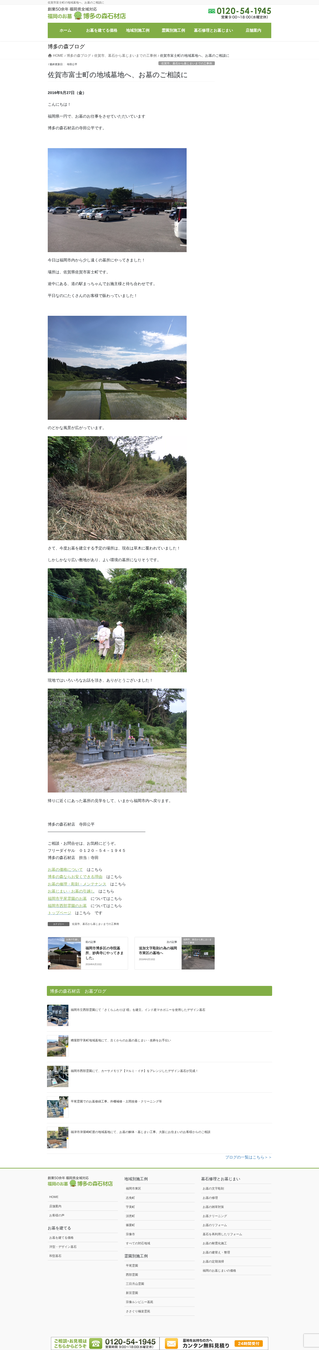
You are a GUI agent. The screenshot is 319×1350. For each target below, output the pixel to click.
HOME (53, 1197)
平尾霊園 (132, 1265)
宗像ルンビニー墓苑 (139, 1302)
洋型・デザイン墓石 (63, 1246)
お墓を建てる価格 (61, 1237)
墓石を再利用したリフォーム (222, 1234)
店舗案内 (55, 1206)
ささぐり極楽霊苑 (138, 1311)
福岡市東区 (133, 1188)
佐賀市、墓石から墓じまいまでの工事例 (186, 63)
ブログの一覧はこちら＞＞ (248, 1157)
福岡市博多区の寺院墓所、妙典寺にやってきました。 (105, 953)
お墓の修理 (210, 1197)
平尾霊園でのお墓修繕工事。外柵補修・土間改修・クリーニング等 (116, 1101)
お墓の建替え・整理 (216, 1252)
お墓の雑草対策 (213, 1207)
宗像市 (130, 1234)
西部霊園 (132, 1274)
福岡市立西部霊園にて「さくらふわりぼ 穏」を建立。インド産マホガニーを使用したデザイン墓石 (138, 1009)
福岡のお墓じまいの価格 (219, 1270)
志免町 (130, 1197)
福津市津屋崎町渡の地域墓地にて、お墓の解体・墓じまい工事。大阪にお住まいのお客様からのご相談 (140, 1132)
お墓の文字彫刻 (213, 1188)
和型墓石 (55, 1256)
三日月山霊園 (135, 1283)
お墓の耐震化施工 (215, 1243)
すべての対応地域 (138, 1243)
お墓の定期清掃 (213, 1261)
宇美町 (130, 1207)
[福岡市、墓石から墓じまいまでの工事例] (198, 949)
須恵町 (130, 1216)
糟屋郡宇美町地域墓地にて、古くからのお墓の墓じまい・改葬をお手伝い (121, 1040)
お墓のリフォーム (215, 1225)
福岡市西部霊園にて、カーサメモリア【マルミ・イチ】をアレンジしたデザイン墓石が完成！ (134, 1071)
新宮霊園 (132, 1293)
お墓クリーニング (215, 1216)
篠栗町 (130, 1225)
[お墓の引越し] (64, 949)
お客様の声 (56, 1215)
